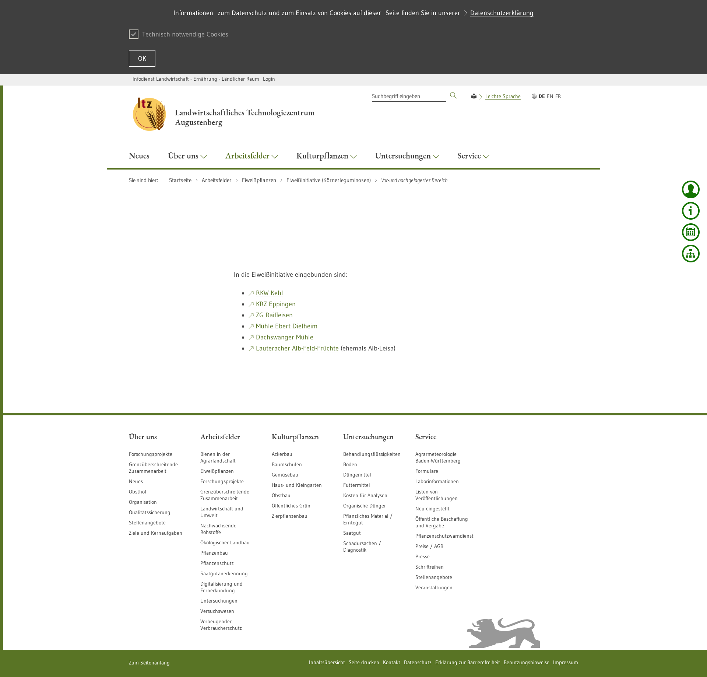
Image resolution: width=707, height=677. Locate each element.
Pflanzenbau (214, 552)
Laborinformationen (437, 481)
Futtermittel (356, 485)
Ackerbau (282, 454)
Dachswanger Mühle (284, 337)
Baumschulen (287, 464)
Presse (422, 556)
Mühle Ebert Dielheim (286, 326)
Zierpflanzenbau (289, 516)
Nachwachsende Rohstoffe (218, 528)
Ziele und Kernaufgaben (155, 533)
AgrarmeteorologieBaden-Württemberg (438, 457)
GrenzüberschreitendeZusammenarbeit (224, 495)
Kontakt (391, 662)
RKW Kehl (269, 293)
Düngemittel (357, 474)
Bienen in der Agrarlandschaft (218, 457)
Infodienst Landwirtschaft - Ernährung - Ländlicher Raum (196, 79)
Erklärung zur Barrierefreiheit (467, 662)
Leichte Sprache (503, 96)
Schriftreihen (429, 566)
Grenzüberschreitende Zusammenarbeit (153, 467)
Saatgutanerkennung (224, 573)
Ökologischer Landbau (225, 542)
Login (269, 79)
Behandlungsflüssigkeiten (372, 454)
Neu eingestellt (432, 508)
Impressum (565, 662)
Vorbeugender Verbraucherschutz (221, 624)
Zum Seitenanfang (149, 662)
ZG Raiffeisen (274, 315)
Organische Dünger (364, 505)
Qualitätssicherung (149, 512)
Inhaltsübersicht (327, 662)
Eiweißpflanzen (217, 471)
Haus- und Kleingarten (297, 485)
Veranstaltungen (434, 587)
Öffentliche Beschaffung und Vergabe (441, 522)
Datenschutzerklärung (502, 13)
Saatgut (352, 533)
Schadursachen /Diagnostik (362, 546)
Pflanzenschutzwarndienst (444, 536)
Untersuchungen (219, 600)
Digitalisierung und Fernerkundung (221, 587)
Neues (136, 481)
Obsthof (137, 491)
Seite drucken (364, 662)
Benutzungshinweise (526, 662)
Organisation (143, 502)
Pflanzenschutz (217, 563)
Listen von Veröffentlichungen (436, 495)
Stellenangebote (147, 522)
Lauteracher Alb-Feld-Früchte (297, 348)
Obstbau (281, 495)
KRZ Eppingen (276, 304)
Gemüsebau (285, 474)
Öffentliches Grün (291, 505)
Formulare (426, 471)
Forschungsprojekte (150, 454)
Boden (350, 464)
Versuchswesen (217, 611)
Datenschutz (418, 662)
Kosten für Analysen (365, 495)
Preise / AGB (429, 546)
